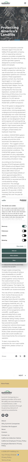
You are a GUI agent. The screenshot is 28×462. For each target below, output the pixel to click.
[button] (16, 356)
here (3, 348)
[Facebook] (6, 415)
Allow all (14, 250)
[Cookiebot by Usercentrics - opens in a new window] (20, 200)
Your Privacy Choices (9, 455)
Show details (20, 246)
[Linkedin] (2, 415)
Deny (14, 260)
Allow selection (14, 255)
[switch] (24, 231)
